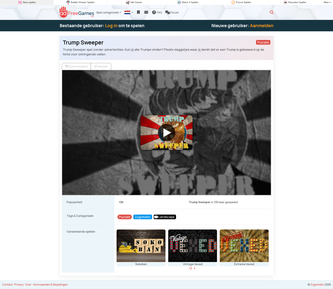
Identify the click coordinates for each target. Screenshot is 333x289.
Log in (111, 25)
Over (28, 284)
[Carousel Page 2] (194, 268)
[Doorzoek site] (272, 12)
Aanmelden (262, 25)
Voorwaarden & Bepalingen (50, 284)
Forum (174, 12)
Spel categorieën (107, 12)
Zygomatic (317, 284)
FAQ (159, 12)
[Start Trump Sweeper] (166, 132)
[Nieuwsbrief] (146, 12)
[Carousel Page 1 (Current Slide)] (191, 268)
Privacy (19, 284)
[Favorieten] (138, 12)
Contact (7, 284)
